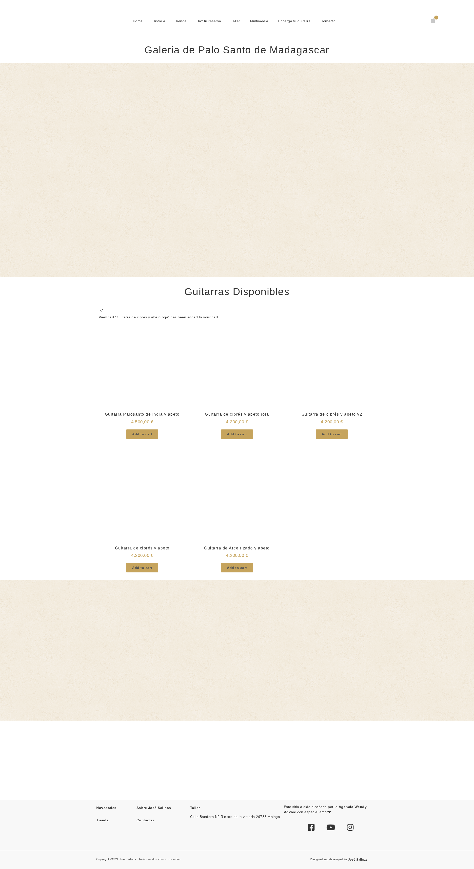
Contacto (328, 21)
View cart (106, 317)
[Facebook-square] (311, 827)
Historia (159, 21)
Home (138, 21)
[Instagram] (350, 827)
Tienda (181, 21)
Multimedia (259, 21)
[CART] (433, 20)
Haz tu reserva (209, 21)
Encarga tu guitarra (294, 21)
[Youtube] (331, 827)
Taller (235, 21)
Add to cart (142, 434)
